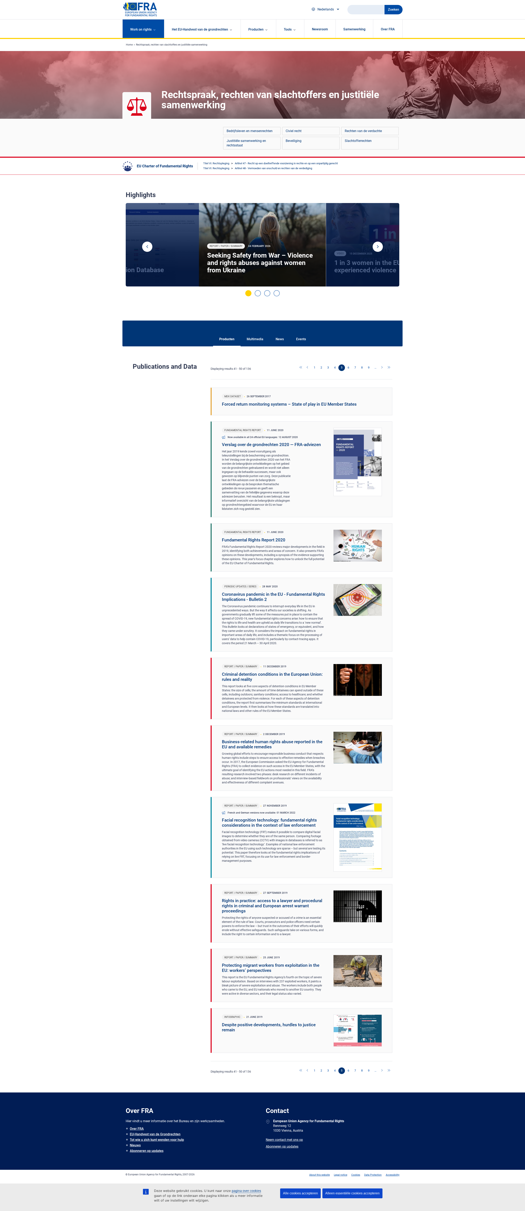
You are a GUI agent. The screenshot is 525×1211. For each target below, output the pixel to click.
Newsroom (320, 29)
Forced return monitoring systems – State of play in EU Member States (289, 404)
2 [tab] (258, 293)
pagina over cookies (246, 1191)
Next (378, 247)
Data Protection (373, 1174)
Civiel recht (293, 131)
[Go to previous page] (308, 367)
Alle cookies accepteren (300, 1193)
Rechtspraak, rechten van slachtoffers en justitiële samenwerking (171, 44)
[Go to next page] (382, 367)
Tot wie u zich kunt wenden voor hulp (157, 1140)
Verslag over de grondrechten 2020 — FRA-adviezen (271, 444)
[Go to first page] (301, 367)
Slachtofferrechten (358, 141)
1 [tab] (248, 293)
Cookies (355, 1174)
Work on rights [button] (141, 29)
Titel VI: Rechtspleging (216, 163)
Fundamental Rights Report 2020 (253, 540)
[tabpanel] (262, 245)
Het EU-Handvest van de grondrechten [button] (200, 29)
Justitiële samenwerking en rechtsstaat (246, 143)
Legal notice (340, 1174)
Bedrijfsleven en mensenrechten (250, 131)
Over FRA (388, 29)
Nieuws (135, 1145)
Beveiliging (293, 141)
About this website (319, 1174)
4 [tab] (277, 293)
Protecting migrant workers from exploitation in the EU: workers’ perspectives (270, 968)
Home (129, 44)
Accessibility (392, 1174)
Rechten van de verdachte (363, 131)
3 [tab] (267, 293)
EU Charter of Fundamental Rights (165, 166)
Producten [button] (256, 29)
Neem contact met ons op (284, 1140)
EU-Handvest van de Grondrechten (155, 1134)
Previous (147, 247)
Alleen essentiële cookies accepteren (352, 1193)
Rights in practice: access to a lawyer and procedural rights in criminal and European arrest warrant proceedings (272, 905)
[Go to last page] (389, 367)
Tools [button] (288, 29)
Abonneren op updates (146, 1151)
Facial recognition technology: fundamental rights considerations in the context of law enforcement (269, 823)
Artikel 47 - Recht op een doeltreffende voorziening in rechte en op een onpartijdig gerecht (286, 163)
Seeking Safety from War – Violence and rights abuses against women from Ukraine (260, 262)
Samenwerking (354, 29)
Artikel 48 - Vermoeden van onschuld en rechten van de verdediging (273, 168)
